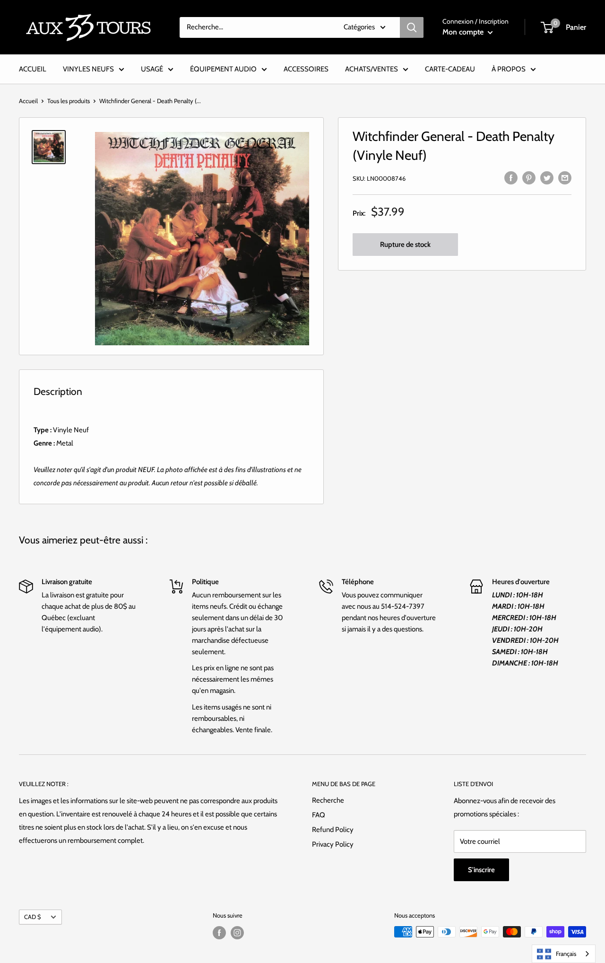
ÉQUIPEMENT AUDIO (223, 69)
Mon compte (463, 31)
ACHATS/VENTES (371, 69)
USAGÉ (152, 69)
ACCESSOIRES (306, 69)
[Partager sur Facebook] (511, 177)
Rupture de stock (405, 245)
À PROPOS (509, 69)
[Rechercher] (412, 27)
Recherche (328, 800)
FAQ (318, 815)
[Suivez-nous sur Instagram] (237, 932)
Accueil (28, 101)
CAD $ (32, 916)
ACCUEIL (32, 69)
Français (566, 953)
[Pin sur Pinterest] (529, 177)
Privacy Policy (333, 844)
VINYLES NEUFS (88, 69)
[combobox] (564, 954)
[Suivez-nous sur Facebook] (219, 932)
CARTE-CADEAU (450, 69)
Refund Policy (333, 829)
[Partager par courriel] (564, 177)
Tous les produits (68, 101)
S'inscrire (481, 870)
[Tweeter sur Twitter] (546, 177)
